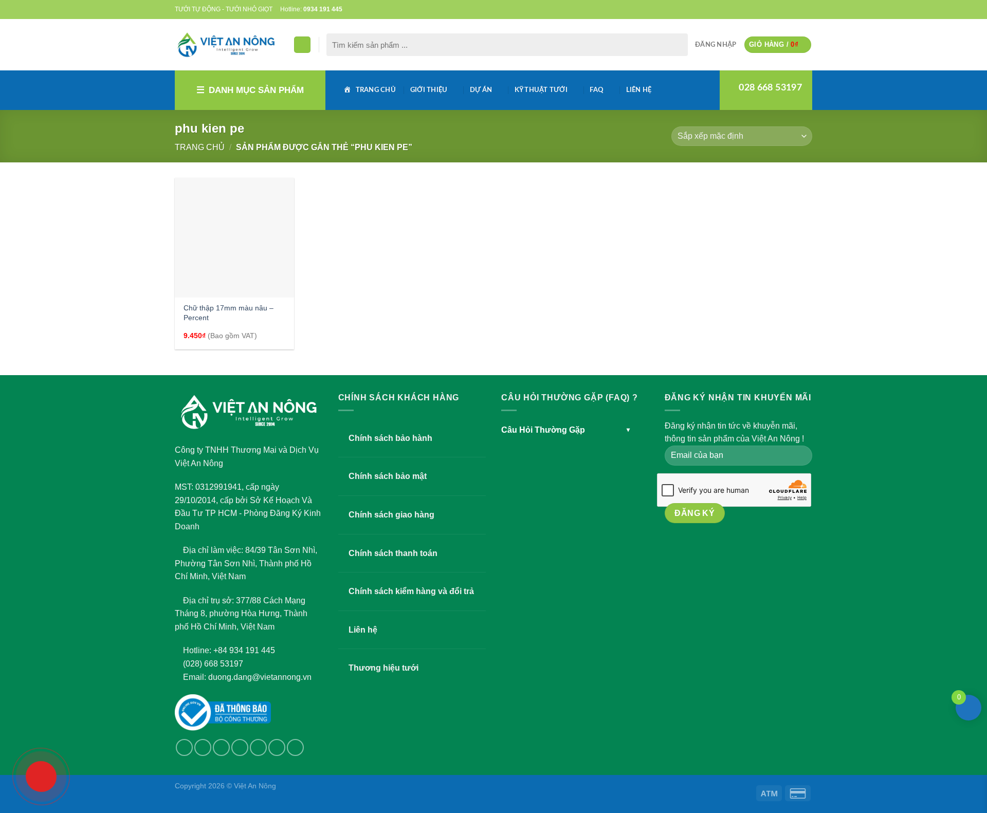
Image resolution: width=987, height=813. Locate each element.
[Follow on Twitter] (768, 9)
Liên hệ (639, 90)
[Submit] (677, 44)
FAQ (597, 90)
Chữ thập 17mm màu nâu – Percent (228, 313)
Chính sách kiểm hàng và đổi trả (411, 591)
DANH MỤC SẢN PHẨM (256, 90)
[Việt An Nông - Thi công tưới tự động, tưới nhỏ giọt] (226, 45)
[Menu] (302, 44)
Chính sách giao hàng (391, 514)
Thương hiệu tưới (383, 667)
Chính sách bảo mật (388, 476)
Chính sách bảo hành (390, 438)
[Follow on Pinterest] (797, 9)
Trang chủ (200, 147)
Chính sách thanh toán (393, 553)
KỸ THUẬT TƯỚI (541, 90)
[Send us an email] (778, 9)
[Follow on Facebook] (758, 9)
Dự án (481, 90)
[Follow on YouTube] (807, 9)
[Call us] (787, 9)
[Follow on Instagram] (202, 747)
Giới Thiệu (429, 90)
